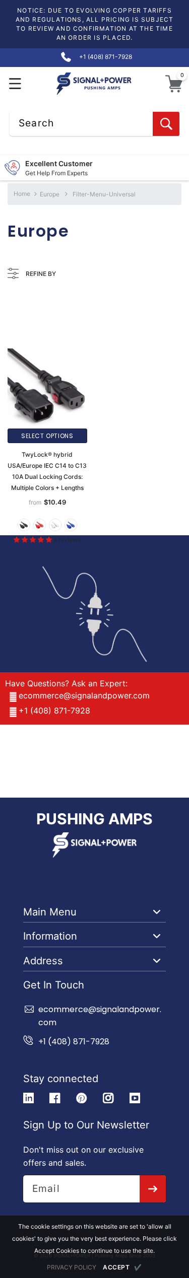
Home (22, 193)
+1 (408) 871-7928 (54, 710)
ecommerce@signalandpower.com (84, 695)
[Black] (24, 525)
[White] (55, 525)
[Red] (39, 525)
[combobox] (94, 124)
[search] (166, 124)
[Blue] (71, 525)
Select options (47, 436)
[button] (15, 83)
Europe (49, 194)
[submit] (153, 1188)
